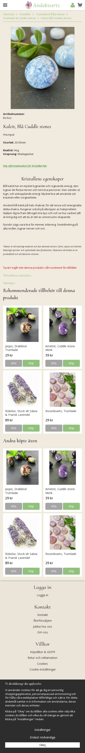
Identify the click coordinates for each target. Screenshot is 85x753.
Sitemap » (9, 283)
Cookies (42, 664)
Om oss (42, 632)
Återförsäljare (42, 620)
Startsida (8, 14)
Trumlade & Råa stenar (50, 14)
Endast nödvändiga (42, 737)
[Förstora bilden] (42, 67)
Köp (31, 363)
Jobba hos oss (42, 626)
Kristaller (25, 14)
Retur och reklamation (42, 658)
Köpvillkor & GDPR (42, 652)
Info (13, 363)
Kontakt (42, 615)
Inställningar (42, 730)
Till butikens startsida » (17, 275)
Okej (42, 745)
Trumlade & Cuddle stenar (19, 18)
